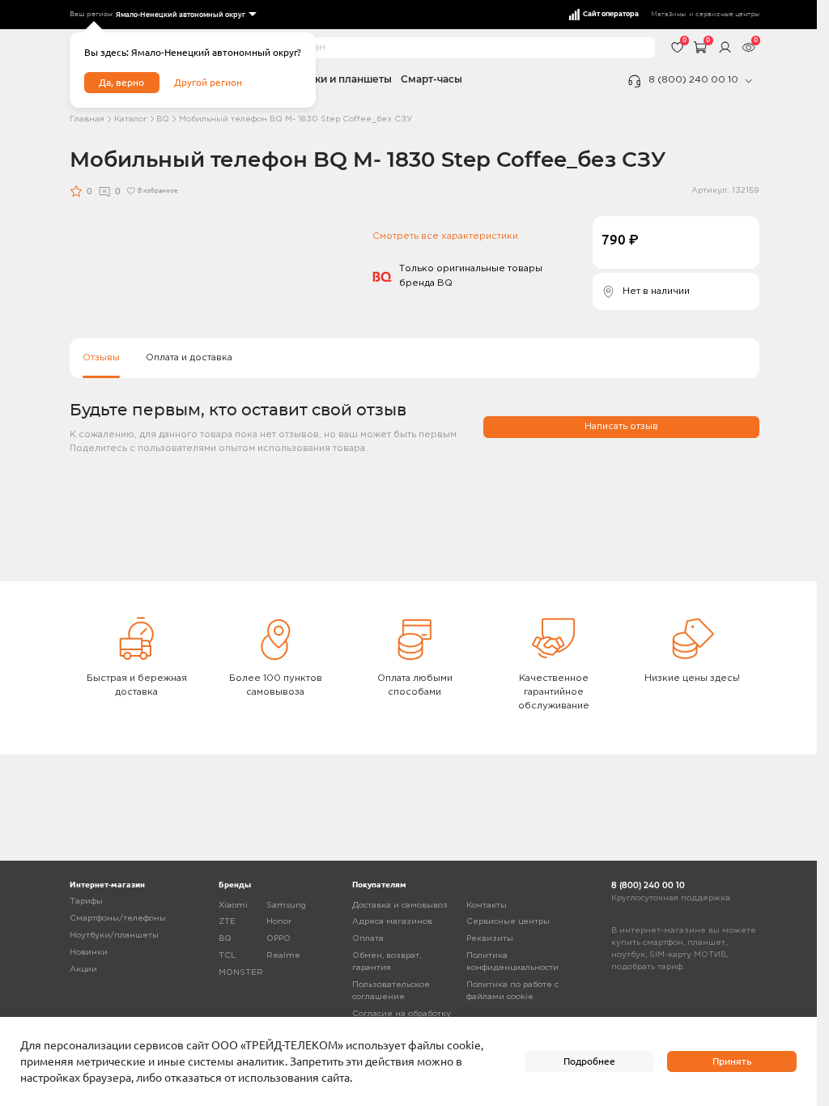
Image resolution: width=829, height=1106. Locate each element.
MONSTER (241, 972)
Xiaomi (233, 905)
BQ (162, 119)
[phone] (748, 81)
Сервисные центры (508, 921)
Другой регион (208, 82)
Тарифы (86, 901)
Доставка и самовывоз (400, 905)
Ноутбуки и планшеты (335, 79)
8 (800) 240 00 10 (693, 80)
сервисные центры (727, 14)
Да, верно (121, 82)
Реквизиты (489, 938)
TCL (227, 955)
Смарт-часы (431, 79)
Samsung (286, 905)
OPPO (278, 938)
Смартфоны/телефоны (118, 918)
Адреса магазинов (392, 921)
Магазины (668, 14)
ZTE (227, 921)
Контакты (486, 905)
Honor (278, 921)
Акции (83, 969)
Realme (283, 955)
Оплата (368, 938)
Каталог (130, 119)
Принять (731, 1061)
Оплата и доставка (189, 358)
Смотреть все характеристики (445, 236)
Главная (87, 119)
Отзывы (101, 358)
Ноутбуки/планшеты (114, 935)
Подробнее (589, 1061)
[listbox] (185, 15)
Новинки (89, 952)
